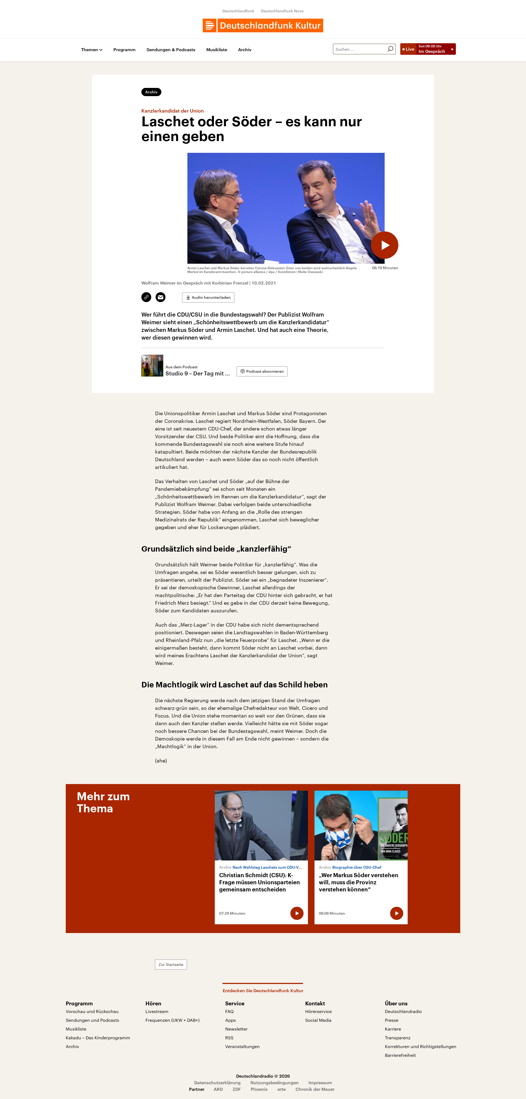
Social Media (318, 1020)
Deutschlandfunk (238, 10)
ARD (218, 1089)
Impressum (320, 1082)
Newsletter (236, 1028)
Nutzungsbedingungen (274, 1082)
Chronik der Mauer (315, 1089)
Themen (89, 49)
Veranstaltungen (242, 1046)
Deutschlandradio (403, 1011)
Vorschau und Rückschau (92, 1011)
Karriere (393, 1028)
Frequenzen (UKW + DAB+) (172, 1020)
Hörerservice (318, 1011)
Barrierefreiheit (400, 1055)
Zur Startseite (171, 964)
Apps (230, 1020)
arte (282, 1089)
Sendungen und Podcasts (92, 1020)
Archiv (244, 49)
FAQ (229, 1011)
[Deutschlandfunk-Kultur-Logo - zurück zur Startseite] (263, 25)
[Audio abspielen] (384, 245)
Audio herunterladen (211, 297)
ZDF (237, 1089)
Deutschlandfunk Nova (282, 10)
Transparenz (397, 1037)
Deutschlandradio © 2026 (263, 1075)
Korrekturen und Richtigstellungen (420, 1046)
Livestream (156, 1011)
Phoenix (259, 1089)
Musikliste (216, 49)
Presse (391, 1020)
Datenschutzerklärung (217, 1082)
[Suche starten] (390, 49)
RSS (229, 1037)
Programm (124, 49)
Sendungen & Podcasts (171, 49)
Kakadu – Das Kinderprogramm (98, 1037)
